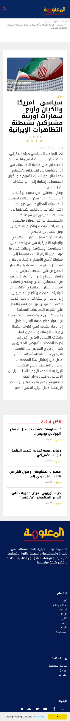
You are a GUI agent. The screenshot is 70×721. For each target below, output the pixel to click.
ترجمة (64, 623)
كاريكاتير (62, 614)
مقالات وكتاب (60, 605)
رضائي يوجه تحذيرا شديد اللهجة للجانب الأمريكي (36, 452)
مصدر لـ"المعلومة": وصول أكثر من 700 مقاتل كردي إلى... (35, 474)
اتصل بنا (63, 675)
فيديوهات (62, 609)
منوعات (63, 627)
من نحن (63, 670)
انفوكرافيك (61, 632)
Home (64, 21)
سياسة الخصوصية (58, 666)
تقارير (64, 618)
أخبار (56, 21)
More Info (38, 716)
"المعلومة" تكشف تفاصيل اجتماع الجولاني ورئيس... (35, 431)
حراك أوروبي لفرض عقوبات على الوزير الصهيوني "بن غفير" (36, 495)
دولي (47, 21)
